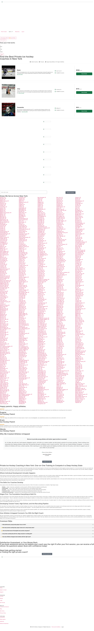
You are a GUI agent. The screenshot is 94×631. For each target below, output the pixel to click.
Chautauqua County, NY (62, 232)
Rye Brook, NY (3, 358)
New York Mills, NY (42, 325)
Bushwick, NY (41, 223)
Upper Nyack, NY (4, 384)
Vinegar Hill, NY (3, 387)
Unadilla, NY (78, 382)
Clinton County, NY (4, 237)
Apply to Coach (3, 589)
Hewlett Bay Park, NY (5, 281)
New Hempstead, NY (24, 324)
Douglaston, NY (60, 249)
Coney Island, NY (23, 240)
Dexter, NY (77, 247)
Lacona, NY (2, 294)
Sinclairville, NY (78, 367)
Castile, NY (2, 228)
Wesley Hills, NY (79, 393)
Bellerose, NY (59, 212)
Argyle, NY (21, 205)
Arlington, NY (59, 205)
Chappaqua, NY (60, 231)
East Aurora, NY (41, 251)
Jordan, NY (40, 291)
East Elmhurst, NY (60, 251)
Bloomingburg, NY (42, 216)
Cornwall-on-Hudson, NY (81, 242)
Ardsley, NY (2, 205)
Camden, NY (22, 224)
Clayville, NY (3, 236)
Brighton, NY (78, 218)
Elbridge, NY (22, 256)
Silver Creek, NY (22, 367)
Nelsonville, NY (22, 322)
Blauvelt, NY (3, 216)
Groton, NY (21, 276)
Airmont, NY (59, 199)
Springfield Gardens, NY (62, 373)
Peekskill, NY (78, 339)
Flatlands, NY (41, 261)
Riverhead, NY (22, 354)
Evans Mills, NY (59, 258)
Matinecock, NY (41, 309)
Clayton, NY (78, 235)
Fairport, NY (21, 259)
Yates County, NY (4, 403)
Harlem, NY (59, 278)
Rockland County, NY (61, 354)
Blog (1, 608)
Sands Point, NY (41, 359)
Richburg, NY (59, 352)
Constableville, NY (42, 240)
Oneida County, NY (60, 332)
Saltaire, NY (21, 359)
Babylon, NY (3, 209)
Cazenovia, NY (22, 230)
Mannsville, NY (22, 307)
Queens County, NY (4, 349)
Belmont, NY (22, 213)
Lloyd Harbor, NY (60, 301)
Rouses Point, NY (42, 356)
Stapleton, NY (3, 375)
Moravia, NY (21, 319)
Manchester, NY (4, 306)
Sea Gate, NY (41, 363)
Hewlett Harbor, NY (23, 281)
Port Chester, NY (79, 345)
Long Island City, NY (42, 302)
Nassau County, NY (79, 321)
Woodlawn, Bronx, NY (5, 401)
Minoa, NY (21, 317)
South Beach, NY (42, 370)
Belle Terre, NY (41, 212)
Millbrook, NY (41, 315)
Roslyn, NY (77, 355)
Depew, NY (2, 247)
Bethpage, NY (22, 215)
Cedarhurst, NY (41, 230)
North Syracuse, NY (42, 328)
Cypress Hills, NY (23, 245)
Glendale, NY (3, 271)
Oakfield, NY (3, 331)
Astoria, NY (21, 206)
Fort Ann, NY (22, 264)
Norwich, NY (22, 329)
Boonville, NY (41, 217)
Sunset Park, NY (41, 377)
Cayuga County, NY (60, 229)
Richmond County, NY (5, 353)
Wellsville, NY (59, 393)
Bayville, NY (40, 211)
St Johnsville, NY (41, 374)
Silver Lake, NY (41, 367)
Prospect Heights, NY (24, 348)
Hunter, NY (77, 286)
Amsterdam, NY (79, 203)
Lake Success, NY (79, 294)
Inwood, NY (21, 288)
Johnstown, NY (22, 291)
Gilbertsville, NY (3, 270)
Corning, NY (59, 242)
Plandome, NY (59, 342)
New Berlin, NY (41, 322)
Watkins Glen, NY (23, 392)
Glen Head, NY (41, 270)
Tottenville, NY (78, 380)
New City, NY (59, 322)
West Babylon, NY (4, 394)
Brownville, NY (41, 222)
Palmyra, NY (40, 338)
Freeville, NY (22, 266)
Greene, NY (2, 274)
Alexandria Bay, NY (79, 201)
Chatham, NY (22, 232)
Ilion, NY (77, 287)
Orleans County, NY (42, 334)
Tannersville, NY (22, 379)
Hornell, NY (40, 285)
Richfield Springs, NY (80, 352)
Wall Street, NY (3, 388)
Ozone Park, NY (79, 336)
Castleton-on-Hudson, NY (44, 228)
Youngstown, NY (41, 403)
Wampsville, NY (41, 388)
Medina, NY (78, 311)
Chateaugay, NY (4, 232)
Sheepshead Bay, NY (61, 365)
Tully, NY (77, 381)
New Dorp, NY (78, 322)
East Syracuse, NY (4, 254)
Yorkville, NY (22, 403)
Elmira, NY (40, 257)
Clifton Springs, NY (60, 236)
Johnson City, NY (4, 291)
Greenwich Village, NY (61, 274)
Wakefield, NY (59, 387)
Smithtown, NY (78, 368)
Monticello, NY (78, 318)
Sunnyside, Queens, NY (24, 377)
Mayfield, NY (78, 309)
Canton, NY (2, 226)
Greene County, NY (79, 273)
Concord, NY (78, 239)
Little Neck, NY (41, 300)
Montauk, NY (3, 318)
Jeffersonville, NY (79, 290)
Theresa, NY (59, 379)
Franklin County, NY (23, 265)
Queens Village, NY (23, 349)
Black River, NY (59, 215)
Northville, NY (3, 329)
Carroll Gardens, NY (42, 226)
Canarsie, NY (3, 225)
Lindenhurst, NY (60, 299)
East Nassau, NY (4, 253)
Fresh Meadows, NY (42, 266)
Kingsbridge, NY (22, 293)
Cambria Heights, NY (80, 223)
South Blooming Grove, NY (62, 370)
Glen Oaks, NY (59, 270)
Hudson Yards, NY (23, 286)
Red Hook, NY (22, 350)
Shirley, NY (40, 366)
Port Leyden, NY (60, 346)
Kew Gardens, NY (42, 292)
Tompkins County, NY (43, 380)
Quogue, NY (59, 349)
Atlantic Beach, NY (60, 206)
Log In (23, 31)
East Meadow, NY (79, 252)
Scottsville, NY (3, 363)
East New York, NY (23, 253)
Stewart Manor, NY (79, 375)
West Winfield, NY (4, 396)
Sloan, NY (40, 368)
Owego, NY (2, 336)
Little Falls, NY (3, 300)
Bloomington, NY (60, 216)
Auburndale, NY (22, 208)
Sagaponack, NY (79, 358)
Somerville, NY (3, 370)
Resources (17, 31)
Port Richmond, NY (4, 347)
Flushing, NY (40, 263)
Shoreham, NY (59, 366)
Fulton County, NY (60, 266)
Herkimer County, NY (42, 280)
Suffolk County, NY (79, 376)
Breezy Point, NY (79, 217)
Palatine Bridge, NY (23, 338)
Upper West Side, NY (24, 384)
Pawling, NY (59, 339)
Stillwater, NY (3, 376)
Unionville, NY (41, 383)
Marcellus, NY (78, 307)
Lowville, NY (3, 304)
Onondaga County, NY (24, 333)
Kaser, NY (58, 291)
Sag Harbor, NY (60, 358)
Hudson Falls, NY (4, 286)
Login (1, 600)
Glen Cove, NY (22, 270)
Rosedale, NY (59, 355)
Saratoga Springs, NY (24, 360)
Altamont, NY (3, 203)
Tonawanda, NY (60, 380)
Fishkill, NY (77, 260)
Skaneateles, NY (4, 368)
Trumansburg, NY (42, 381)
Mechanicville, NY (42, 311)
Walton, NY (21, 388)
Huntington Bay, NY (4, 287)
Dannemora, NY (41, 245)
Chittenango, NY (23, 235)
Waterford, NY (22, 390)
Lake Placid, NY (60, 294)
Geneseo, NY (22, 269)
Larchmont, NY (59, 295)
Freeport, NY (3, 266)
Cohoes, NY (59, 238)
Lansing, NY (40, 295)
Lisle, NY (77, 299)
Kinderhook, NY (60, 292)
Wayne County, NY (79, 392)
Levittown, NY (41, 298)
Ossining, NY (59, 334)
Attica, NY (77, 206)
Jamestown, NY (41, 290)
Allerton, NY (59, 202)
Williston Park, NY (42, 399)
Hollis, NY (40, 284)
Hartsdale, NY (22, 279)
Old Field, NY (22, 332)
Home (1, 587)
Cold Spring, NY (3, 239)
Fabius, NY (77, 258)
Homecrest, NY (60, 284)
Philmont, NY (59, 341)
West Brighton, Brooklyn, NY (25, 394)
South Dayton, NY (79, 370)
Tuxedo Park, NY (41, 382)
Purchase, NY (59, 348)
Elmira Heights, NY (23, 257)
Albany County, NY (4, 201)
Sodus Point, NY (22, 369)
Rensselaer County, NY (80, 350)
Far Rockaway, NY (60, 259)
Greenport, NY (41, 274)
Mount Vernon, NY (79, 320)
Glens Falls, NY (22, 271)
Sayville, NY (78, 360)
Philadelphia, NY (41, 341)
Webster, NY (3, 393)
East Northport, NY (42, 253)
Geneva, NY (40, 269)
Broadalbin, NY (41, 219)
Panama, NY (59, 338)
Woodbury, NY (59, 400)
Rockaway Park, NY (42, 354)
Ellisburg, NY (78, 256)
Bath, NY (40, 210)
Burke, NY (21, 223)
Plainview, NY (41, 342)
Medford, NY (59, 311)
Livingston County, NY (5, 301)
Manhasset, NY (22, 306)
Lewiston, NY (78, 298)
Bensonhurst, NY (60, 213)
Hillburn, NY (21, 283)
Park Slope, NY (3, 339)
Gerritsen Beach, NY (80, 269)
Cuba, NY (2, 245)
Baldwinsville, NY (41, 209)
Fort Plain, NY (78, 264)
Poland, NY (2, 345)
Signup (1, 598)
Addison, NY (22, 199)
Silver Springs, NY (60, 367)
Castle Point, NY (22, 228)
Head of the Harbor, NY (5, 280)
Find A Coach (4, 31)
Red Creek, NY (3, 350)
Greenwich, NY (78, 274)
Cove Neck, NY (3, 244)
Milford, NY (77, 314)
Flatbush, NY (3, 261)
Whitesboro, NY (41, 397)
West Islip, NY (41, 395)
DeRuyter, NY (59, 247)
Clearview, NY (22, 236)
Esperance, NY (22, 258)
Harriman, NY (78, 278)
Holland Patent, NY (4, 284)
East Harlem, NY (41, 252)
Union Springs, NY (4, 383)
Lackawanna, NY (79, 293)
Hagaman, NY (59, 276)
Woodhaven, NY (79, 400)
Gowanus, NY (22, 272)
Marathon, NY (41, 307)
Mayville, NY (3, 311)
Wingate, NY (22, 400)
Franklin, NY (40, 265)
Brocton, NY (78, 219)
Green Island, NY (60, 273)
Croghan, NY (41, 244)
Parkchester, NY (22, 339)
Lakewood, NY (3, 295)
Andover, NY (3, 204)
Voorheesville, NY (23, 387)
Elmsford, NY (59, 257)
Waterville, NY (78, 390)
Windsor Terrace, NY (80, 399)
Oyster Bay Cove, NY (42, 336)
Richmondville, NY (42, 353)
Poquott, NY (40, 345)
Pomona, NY (22, 345)
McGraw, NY (22, 311)
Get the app (2, 602)
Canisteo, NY (78, 225)
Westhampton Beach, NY (81, 396)
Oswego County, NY (80, 334)
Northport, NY (78, 328)
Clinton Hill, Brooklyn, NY (24, 237)
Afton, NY (40, 199)
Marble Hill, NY (59, 307)
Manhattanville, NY (79, 306)
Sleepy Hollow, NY (23, 368)
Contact (1, 596)
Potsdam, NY (59, 347)
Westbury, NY (22, 396)
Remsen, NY (59, 350)
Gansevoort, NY (60, 267)
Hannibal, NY (41, 278)
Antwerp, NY (59, 204)
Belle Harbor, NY (22, 212)
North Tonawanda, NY (61, 328)
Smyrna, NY (2, 369)
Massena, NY (22, 309)
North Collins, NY (42, 327)
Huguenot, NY (59, 286)
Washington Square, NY (80, 389)
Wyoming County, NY (43, 402)
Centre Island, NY (23, 231)
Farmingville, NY (4, 260)
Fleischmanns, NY (60, 261)
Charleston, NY (78, 231)
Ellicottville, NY (59, 256)
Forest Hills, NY (3, 264)
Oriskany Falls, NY (4, 334)
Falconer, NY (41, 259)
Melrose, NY (3, 312)
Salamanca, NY (3, 359)
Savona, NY (59, 360)
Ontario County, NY (42, 333)
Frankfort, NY (3, 265)
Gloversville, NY (41, 271)
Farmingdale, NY (79, 259)
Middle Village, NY (23, 313)
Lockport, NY (78, 301)
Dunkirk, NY (59, 250)
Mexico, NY (2, 313)
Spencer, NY (78, 372)
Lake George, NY (23, 294)
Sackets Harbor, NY (42, 358)
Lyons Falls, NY (59, 304)
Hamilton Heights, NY (24, 277)
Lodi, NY (2, 302)
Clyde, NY (58, 237)
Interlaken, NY (3, 288)
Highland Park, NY (4, 283)
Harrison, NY (3, 279)
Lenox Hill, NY (22, 298)
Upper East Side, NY (80, 383)
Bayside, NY (21, 211)
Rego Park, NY (41, 350)
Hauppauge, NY (60, 279)
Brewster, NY (3, 218)
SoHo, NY (58, 369)
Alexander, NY (59, 201)
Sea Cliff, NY (22, 363)
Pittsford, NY (22, 342)
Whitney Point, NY (79, 397)
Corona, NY (21, 243)
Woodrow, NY (41, 401)
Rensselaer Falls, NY (5, 352)
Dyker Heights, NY (4, 251)
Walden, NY (78, 387)
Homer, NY (77, 284)
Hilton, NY (58, 283)
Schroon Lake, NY (23, 362)
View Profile (84, 73)
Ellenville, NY (41, 256)
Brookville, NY (78, 220)
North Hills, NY (78, 327)
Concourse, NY (3, 240)
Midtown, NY (41, 314)
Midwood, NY (59, 314)
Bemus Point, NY (41, 213)
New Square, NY (79, 324)
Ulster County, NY (60, 382)
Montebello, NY (22, 318)
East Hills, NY (59, 252)
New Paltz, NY (59, 324)
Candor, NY (59, 225)
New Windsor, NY (4, 325)
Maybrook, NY (59, 309)
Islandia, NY (78, 288)
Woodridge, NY (22, 401)
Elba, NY (2, 256)
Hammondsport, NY (4, 278)
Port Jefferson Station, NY (6, 346)
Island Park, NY (59, 288)
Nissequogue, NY (4, 327)
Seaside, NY (78, 363)
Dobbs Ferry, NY (22, 249)
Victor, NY (58, 386)
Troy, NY (21, 381)
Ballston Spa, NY (60, 209)
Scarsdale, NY (3, 361)
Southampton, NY (42, 372)
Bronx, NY (21, 220)
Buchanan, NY (78, 222)
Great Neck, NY (41, 273)
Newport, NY (22, 326)
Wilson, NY (58, 399)
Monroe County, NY (61, 317)
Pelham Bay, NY (3, 340)
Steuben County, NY (61, 375)
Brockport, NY (59, 219)
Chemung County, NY (5, 233)
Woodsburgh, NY (60, 401)
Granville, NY (78, 272)
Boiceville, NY (3, 217)
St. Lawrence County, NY (62, 374)
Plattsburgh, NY (79, 342)
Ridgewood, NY (78, 353)
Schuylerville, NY (60, 362)
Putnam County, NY (79, 348)
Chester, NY (59, 233)
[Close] (4, 40)
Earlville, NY (21, 251)
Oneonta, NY (3, 333)
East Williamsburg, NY (43, 254)
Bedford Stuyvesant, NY (5, 212)
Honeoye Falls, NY (4, 285)
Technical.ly (2, 617)
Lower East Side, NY (80, 302)
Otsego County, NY (60, 335)
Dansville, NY (59, 245)
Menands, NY (41, 312)
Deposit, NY (21, 247)
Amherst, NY (41, 203)
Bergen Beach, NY (79, 213)
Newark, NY (78, 325)
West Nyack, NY (60, 395)
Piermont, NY (3, 342)
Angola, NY (40, 204)
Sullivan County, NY (4, 377)
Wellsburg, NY (41, 393)
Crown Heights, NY (79, 244)
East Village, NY (22, 254)
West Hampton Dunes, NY (81, 394)
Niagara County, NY (42, 326)
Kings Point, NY (3, 293)
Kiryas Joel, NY (59, 293)
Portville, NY (40, 347)
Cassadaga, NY (78, 226)
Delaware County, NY (24, 246)
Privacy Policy (3, 613)
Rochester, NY (22, 197)
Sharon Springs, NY (42, 365)
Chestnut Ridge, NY (79, 233)
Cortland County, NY (42, 243)
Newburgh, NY (3, 326)
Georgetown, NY (60, 269)
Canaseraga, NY (22, 225)
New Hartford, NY (4, 324)
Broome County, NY (4, 222)
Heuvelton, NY (78, 280)
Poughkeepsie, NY (79, 347)
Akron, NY (77, 199)
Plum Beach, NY (60, 343)
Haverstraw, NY (78, 279)
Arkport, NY (40, 205)
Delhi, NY (58, 246)
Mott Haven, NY (41, 320)
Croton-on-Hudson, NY (61, 244)
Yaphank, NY (78, 402)
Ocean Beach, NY (42, 331)
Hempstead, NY (22, 280)
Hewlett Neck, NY (42, 281)
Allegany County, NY (23, 202)
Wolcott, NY (40, 400)
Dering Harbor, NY (42, 247)
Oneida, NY (77, 332)
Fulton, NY (77, 266)
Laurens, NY (40, 297)
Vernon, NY (21, 386)
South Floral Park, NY (5, 372)
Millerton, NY (59, 315)
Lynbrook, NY (22, 304)
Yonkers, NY (78, 197)
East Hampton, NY (23, 252)
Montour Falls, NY (4, 319)
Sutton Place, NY (60, 377)
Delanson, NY (3, 246)
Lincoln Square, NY (42, 299)
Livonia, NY (40, 301)
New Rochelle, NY (42, 197)
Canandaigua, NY (79, 224)
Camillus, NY (40, 224)
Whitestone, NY (60, 397)
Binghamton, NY (41, 215)
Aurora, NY (40, 208)
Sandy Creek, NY (60, 359)
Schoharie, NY (3, 362)
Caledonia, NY (59, 223)
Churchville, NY (41, 235)
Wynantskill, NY (22, 402)
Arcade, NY (77, 204)
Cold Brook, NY (78, 238)
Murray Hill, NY (22, 321)
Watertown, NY (60, 390)
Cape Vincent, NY (23, 226)
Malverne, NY (59, 305)
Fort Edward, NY (41, 264)
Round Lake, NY (22, 356)
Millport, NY (78, 315)
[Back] (1, 40)
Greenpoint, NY (22, 274)
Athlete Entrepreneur (4, 623)
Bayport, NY (3, 211)
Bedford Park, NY (79, 211)
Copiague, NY (3, 242)
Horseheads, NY (60, 285)
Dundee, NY (40, 250)
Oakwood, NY (22, 331)
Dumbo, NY (21, 250)
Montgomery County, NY (43, 318)
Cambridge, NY (3, 224)
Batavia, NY (2, 210)
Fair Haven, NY (3, 259)
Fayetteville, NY (41, 260)
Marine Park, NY (22, 308)
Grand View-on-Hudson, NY (62, 272)
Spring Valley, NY (42, 373)
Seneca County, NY (23, 365)
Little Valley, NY (60, 300)
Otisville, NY (40, 335)
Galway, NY (40, 267)
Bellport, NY (3, 213)
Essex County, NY (42, 258)
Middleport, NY (59, 313)
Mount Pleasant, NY (61, 320)
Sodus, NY (40, 369)
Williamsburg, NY (4, 399)
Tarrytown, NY (41, 379)
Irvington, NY (41, 288)
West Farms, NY (60, 394)
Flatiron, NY (21, 261)
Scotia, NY (77, 362)
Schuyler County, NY (42, 362)
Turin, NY (21, 382)
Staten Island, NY (42, 375)
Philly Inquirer (3, 619)
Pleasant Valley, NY (23, 343)
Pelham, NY (40, 340)
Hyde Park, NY (59, 287)
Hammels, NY (59, 277)
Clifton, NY (77, 236)
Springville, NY (78, 373)
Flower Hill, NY (22, 263)
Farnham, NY (22, 260)
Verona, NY (40, 386)
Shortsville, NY (78, 366)
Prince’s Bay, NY (4, 348)
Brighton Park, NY (60, 218)
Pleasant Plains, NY (4, 343)
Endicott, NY (78, 257)
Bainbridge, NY (22, 209)
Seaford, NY (59, 363)
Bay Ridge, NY (78, 210)
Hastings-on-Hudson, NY (43, 279)
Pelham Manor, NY (23, 340)
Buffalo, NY (77, 198)
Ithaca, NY (2, 290)
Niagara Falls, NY (60, 326)
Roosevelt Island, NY (42, 355)
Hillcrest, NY (40, 283)
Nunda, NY (58, 329)
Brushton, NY (59, 222)
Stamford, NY (78, 374)
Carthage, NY (59, 226)
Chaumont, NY (41, 232)
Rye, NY (21, 358)
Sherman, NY (3, 366)
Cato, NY (77, 228)
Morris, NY (2, 320)
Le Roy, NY (77, 297)
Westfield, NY (59, 396)
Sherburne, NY (78, 365)
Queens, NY (3, 197)
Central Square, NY (4, 231)
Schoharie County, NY (80, 361)
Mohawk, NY (40, 317)
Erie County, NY (3, 258)
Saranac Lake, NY (79, 359)
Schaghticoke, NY (23, 361)
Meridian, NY (59, 312)
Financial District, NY (61, 260)
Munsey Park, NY (4, 321)
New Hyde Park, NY (42, 324)
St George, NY (22, 374)
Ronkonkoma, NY (23, 355)
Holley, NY (21, 284)
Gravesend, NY (3, 273)
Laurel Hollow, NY (4, 297)
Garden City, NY (79, 267)
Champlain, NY (41, 231)
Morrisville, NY (22, 320)
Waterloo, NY (41, 390)
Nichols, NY (78, 326)
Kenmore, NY (78, 291)
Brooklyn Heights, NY (61, 220)
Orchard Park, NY (79, 333)
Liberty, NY (2, 299)
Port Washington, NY (24, 347)
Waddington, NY (41, 387)
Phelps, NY (21, 341)
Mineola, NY (3, 317)
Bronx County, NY (4, 220)
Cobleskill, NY (22, 238)
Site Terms (2, 610)
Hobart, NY (77, 283)
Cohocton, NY (41, 238)
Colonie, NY (40, 239)
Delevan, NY (40, 246)
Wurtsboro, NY (3, 402)
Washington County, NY (43, 389)
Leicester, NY (3, 298)
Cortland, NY (59, 243)
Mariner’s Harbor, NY (42, 308)
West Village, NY (79, 395)
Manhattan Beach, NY (43, 306)
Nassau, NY (2, 322)
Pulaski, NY (40, 348)
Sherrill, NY (21, 366)
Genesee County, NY (5, 269)
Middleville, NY (3, 314)
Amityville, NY (59, 203)
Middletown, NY (79, 313)
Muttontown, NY (41, 321)
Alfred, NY (2, 202)
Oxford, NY (21, 336)
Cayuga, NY (2, 230)
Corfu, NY (21, 242)
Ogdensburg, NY (79, 331)
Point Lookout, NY (79, 343)
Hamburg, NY (78, 276)
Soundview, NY (22, 370)
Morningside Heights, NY (43, 319)
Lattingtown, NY (79, 295)
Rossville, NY (3, 356)
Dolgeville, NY (41, 249)
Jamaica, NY (22, 198)
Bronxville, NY (41, 220)
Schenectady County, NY (43, 361)
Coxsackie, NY (22, 244)
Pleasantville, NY (41, 343)
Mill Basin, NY (3, 315)
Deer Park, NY (78, 245)
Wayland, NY (59, 392)
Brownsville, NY (22, 222)
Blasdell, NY (78, 215)
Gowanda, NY (3, 272)
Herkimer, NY (59, 280)
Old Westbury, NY (42, 332)
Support (1, 592)
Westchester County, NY (43, 396)
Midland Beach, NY (23, 314)
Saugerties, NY (41, 360)
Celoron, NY (59, 230)
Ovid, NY (77, 335)
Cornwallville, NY (4, 243)
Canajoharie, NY (60, 224)
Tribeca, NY (2, 381)
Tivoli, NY (21, 380)
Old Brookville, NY (4, 332)
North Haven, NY (60, 327)
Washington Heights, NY (62, 389)
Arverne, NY (78, 205)
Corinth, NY (40, 242)
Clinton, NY (40, 237)
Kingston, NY (41, 293)
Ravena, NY (78, 349)
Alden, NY (40, 201)
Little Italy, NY (22, 300)
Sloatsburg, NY (59, 368)
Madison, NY (22, 305)
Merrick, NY (78, 312)
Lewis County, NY (60, 298)
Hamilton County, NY (5, 277)
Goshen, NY (59, 271)
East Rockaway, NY (79, 253)
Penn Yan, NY (78, 340)
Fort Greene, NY (60, 264)
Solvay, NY (77, 369)
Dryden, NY (2, 250)
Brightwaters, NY (4, 219)
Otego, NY (21, 335)
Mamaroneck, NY (79, 305)
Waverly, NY (40, 392)
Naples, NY (59, 321)
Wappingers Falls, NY (80, 388)
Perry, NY (2, 341)
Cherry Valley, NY (42, 233)
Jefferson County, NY (61, 290)
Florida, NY (2, 263)
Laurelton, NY (22, 297)
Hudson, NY (40, 286)
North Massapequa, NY (24, 328)
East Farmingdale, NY (80, 251)
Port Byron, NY (59, 345)
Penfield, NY (59, 340)
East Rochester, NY (60, 253)
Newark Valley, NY (60, 325)
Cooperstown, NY (60, 240)
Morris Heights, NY (60, 319)
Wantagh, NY (59, 388)
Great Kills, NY (22, 273)
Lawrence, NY (59, 297)
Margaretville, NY (4, 308)
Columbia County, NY (61, 239)
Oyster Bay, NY (59, 336)
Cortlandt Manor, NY (80, 243)
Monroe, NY (78, 317)
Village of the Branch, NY (81, 386)
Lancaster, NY (22, 295)
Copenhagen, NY (79, 240)
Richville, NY (59, 353)
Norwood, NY (41, 329)
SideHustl (2, 621)
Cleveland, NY (41, 236)
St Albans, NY (3, 374)
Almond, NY (78, 202)
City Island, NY (59, 235)
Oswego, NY (3, 335)
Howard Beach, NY (79, 285)
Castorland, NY (59, 228)
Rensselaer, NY (22, 352)
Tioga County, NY (4, 380)
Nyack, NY (77, 329)
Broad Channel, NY (23, 219)
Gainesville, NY (22, 267)
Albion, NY (21, 201)
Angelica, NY (22, 204)
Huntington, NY (22, 287)
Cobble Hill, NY (3, 238)
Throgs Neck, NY (79, 379)
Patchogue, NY (41, 339)
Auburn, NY (2, 208)
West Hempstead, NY (24, 395)
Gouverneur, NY (79, 271)
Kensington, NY (3, 292)
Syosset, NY (3, 379)
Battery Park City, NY (61, 210)
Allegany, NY (40, 202)
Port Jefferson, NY (23, 346)
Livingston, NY (22, 301)
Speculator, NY (59, 372)
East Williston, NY (60, 254)
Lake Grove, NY (41, 294)
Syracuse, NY (59, 198)
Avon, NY (77, 208)
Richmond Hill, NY (23, 353)
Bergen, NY (2, 215)
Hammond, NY (78, 277)
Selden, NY (2, 365)
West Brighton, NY (42, 394)
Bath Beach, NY (22, 210)
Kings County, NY (79, 292)
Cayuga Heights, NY (80, 229)
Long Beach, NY (22, 302)
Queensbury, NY (41, 349)
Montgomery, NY (60, 318)
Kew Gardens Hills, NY (24, 292)
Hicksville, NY (59, 281)
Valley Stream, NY (4, 386)
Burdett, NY (2, 223)
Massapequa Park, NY (80, 308)
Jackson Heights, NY (24, 290)
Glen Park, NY (78, 270)
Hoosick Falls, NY (23, 285)
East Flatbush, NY (4, 252)
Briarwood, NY (41, 218)
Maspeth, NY (59, 308)
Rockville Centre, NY (80, 354)
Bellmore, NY (78, 212)
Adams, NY (2, 199)
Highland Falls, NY (79, 281)
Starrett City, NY (22, 375)
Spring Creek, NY (23, 373)
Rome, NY (2, 355)
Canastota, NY (41, 225)
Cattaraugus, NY (41, 229)
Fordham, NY (78, 263)
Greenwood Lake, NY (5, 276)
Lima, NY (21, 299)
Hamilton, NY (41, 277)
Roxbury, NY (59, 356)
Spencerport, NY (4, 373)
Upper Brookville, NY (61, 383)
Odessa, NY (59, 331)
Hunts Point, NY (41, 287)
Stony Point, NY (22, 376)
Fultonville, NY (3, 267)
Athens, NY (40, 206)
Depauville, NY (78, 246)
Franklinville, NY (60, 265)
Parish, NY (77, 338)
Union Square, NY (23, 383)
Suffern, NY (59, 376)
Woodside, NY (78, 401)
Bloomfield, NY (22, 216)
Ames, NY (21, 203)
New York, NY (59, 197)
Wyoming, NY (59, 402)
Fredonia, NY (78, 265)
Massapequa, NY (4, 309)
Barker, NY (77, 209)
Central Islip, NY (79, 230)
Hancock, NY (22, 278)
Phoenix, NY (78, 341)
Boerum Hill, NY (78, 216)
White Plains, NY (4, 397)
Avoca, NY (58, 208)
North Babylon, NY (23, 327)
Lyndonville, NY (41, 304)
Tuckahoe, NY (59, 381)
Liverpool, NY (78, 300)
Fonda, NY (58, 263)
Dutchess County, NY (80, 250)
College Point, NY (23, 239)
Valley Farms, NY (79, 384)
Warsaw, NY (21, 389)
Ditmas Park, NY (4, 249)
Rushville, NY (78, 356)
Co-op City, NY (78, 237)
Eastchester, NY (79, 254)
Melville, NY (21, 312)
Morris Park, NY (78, 319)
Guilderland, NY (41, 276)
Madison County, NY (5, 305)
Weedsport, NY (22, 393)
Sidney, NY (2, 367)
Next (2, 54)
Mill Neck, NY (22, 315)
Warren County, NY (4, 389)
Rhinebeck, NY (41, 352)
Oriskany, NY (22, 334)
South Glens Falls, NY (24, 372)
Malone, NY (40, 305)
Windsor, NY (3, 400)
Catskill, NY (2, 229)
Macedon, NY (78, 304)
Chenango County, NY (24, 233)
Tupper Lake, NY (4, 382)
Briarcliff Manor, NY (23, 218)
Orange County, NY (60, 333)
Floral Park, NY (78, 261)
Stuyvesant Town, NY (43, 376)
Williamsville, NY (22, 399)
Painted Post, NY (4, 338)
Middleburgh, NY (41, 313)
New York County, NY (24, 325)
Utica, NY (40, 384)
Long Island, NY (60, 302)
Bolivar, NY (21, 217)
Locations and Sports (4, 606)
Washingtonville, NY (4, 390)
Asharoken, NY (3, 206)
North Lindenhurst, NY (5, 328)
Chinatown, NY (3, 235)
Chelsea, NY (78, 232)
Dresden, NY (78, 249)
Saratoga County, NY (5, 360)
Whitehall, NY (22, 397)
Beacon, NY (59, 211)
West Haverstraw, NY (5, 395)
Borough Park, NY (60, 217)
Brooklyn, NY (3, 198)
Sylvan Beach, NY (79, 377)
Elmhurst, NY (3, 257)
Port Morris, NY (78, 346)
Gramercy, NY (41, 272)
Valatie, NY (58, 384)
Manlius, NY (2, 307)
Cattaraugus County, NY (24, 229)
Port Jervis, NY (41, 346)
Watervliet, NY (3, 392)
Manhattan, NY (59, 306)
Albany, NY (40, 198)
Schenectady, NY (60, 361)
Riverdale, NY (3, 354)
